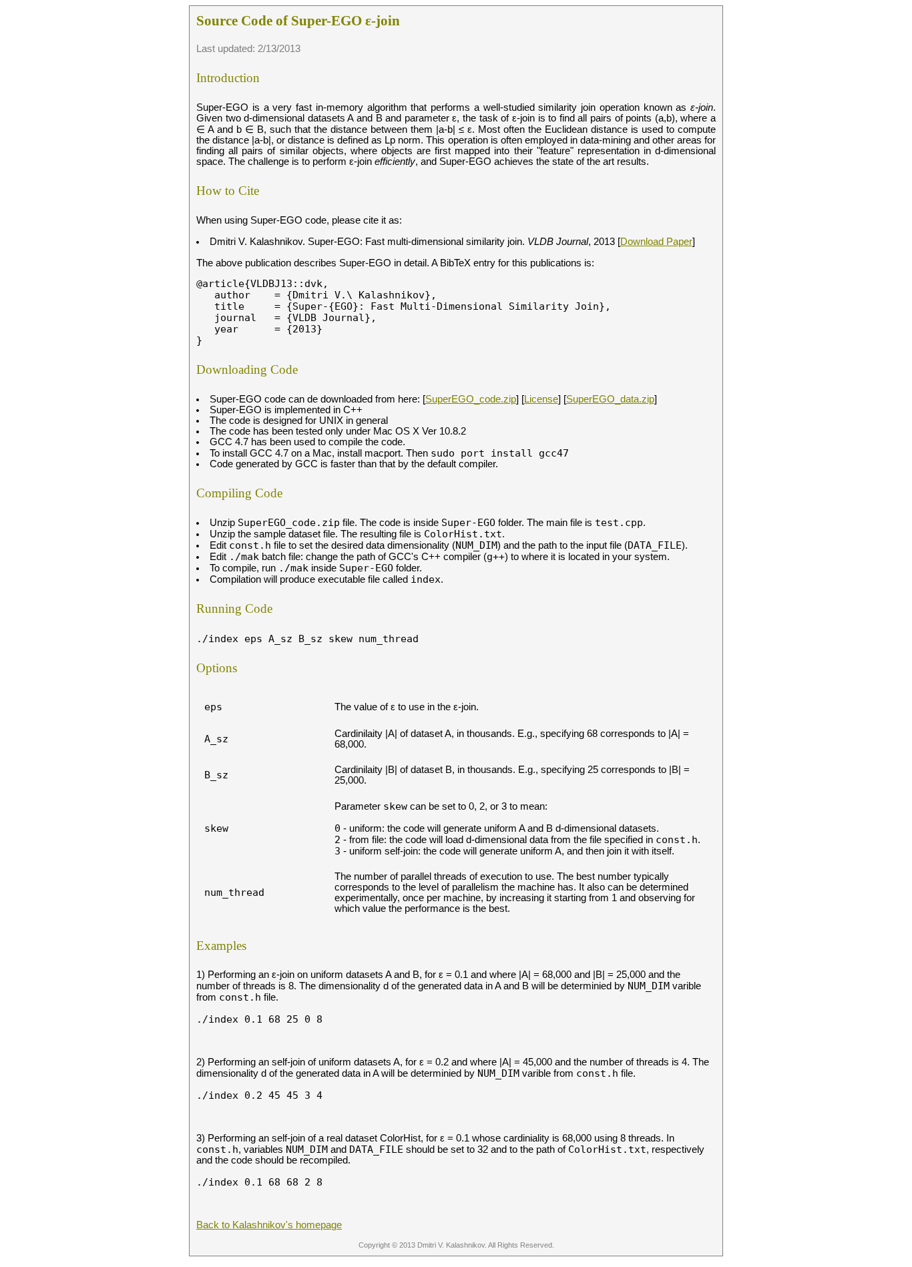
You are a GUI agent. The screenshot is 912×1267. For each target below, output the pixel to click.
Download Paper (656, 241)
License (541, 399)
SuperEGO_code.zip (470, 399)
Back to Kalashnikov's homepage (269, 1225)
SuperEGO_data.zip (610, 399)
